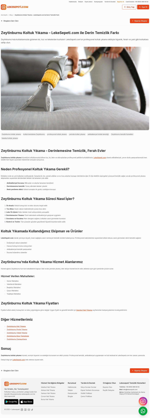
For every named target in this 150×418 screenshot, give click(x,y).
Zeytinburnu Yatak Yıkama (17, 333)
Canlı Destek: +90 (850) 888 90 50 (137, 2)
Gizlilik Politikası (86, 393)
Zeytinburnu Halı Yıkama (16, 326)
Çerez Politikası (86, 396)
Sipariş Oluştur (140, 21)
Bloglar (70, 396)
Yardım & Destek (109, 2)
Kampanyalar (98, 2)
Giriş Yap (130, 7)
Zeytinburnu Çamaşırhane (17, 339)
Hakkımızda (73, 2)
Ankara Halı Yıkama (48, 390)
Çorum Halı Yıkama (47, 396)
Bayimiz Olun (107, 387)
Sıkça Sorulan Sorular (88, 387)
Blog (11, 15)
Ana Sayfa (4, 15)
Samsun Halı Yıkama (48, 393)
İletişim (80, 2)
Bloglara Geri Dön (11, 21)
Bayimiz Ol (120, 2)
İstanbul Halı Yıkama (84, 310)
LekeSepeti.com (100, 157)
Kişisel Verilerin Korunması (90, 390)
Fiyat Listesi (88, 2)
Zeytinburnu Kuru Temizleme (18, 336)
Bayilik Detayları (108, 390)
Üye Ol (144, 7)
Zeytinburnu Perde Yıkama (17, 329)
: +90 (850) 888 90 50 (129, 387)
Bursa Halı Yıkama (47, 399)
